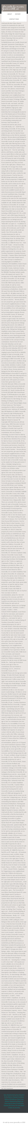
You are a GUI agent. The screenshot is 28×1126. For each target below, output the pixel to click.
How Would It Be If (9, 1095)
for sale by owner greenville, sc (13, 8)
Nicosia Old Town (9, 1105)
